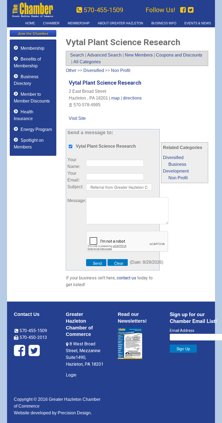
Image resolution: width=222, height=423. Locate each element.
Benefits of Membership (27, 62)
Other (71, 70)
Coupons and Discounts (179, 55)
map (115, 98)
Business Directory (26, 80)
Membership (32, 48)
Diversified (173, 157)
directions (132, 98)
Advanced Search (104, 55)
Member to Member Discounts (32, 97)
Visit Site (77, 118)
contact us (126, 277)
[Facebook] (184, 10)
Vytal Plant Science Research (105, 83)
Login (71, 375)
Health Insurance (23, 115)
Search (77, 55)
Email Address (182, 330)
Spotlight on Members (29, 143)
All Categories (87, 62)
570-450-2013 (32, 337)
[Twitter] (191, 10)
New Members (139, 55)
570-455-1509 (103, 10)
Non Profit (178, 178)
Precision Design (74, 413)
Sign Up (183, 348)
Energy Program (36, 129)
